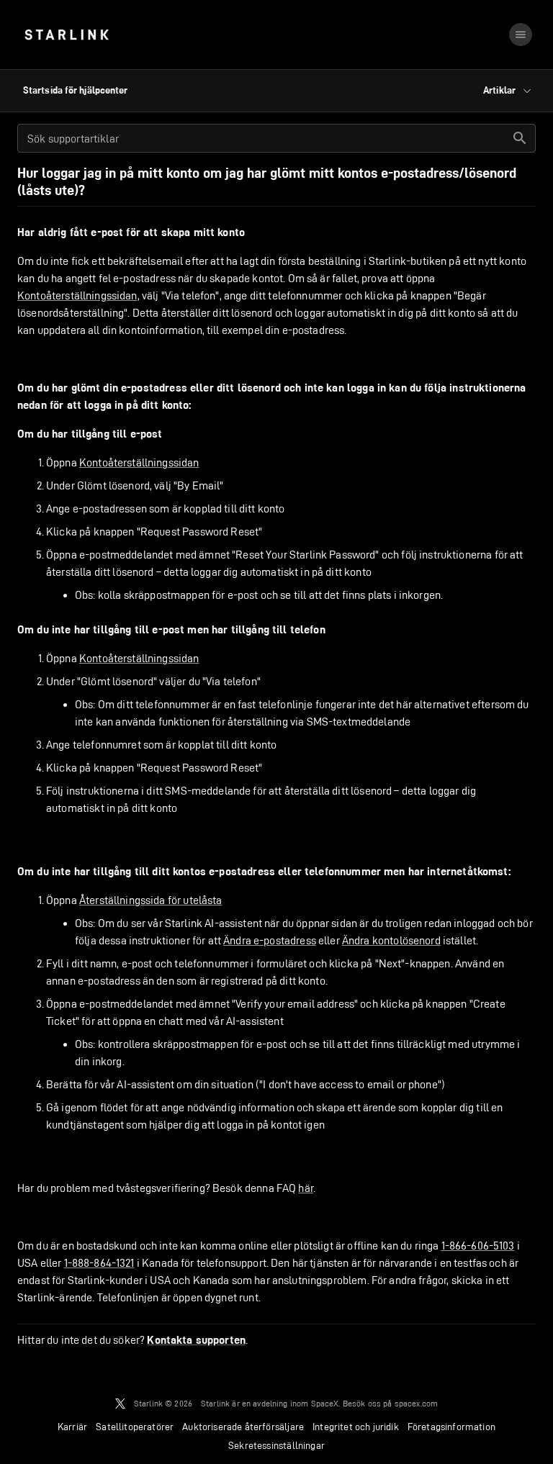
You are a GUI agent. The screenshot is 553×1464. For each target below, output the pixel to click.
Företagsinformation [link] (451, 1426)
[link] (66, 34)
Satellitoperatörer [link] (135, 1426)
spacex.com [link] (417, 1403)
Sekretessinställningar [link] (276, 1445)
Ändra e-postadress (269, 940)
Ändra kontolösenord (391, 940)
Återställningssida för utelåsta (150, 900)
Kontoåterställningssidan (77, 295)
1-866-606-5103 (478, 1245)
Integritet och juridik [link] (356, 1426)
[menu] (520, 34)
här (305, 1188)
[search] (519, 138)
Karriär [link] (72, 1426)
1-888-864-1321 (99, 1263)
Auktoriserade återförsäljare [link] (243, 1426)
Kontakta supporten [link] (196, 1340)
